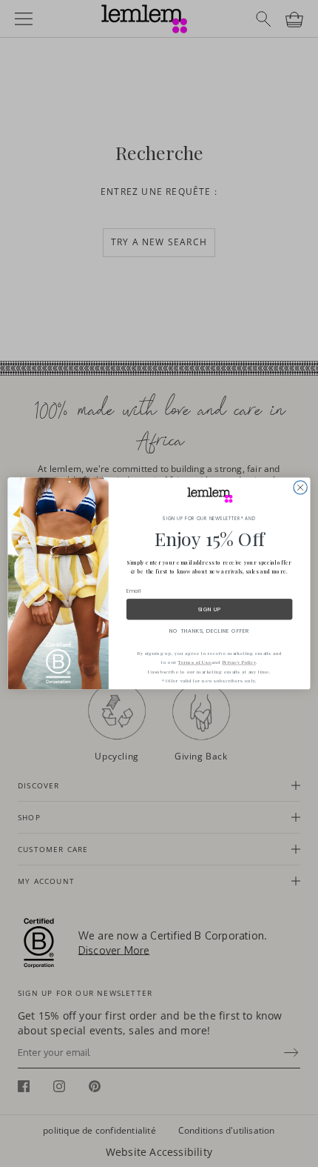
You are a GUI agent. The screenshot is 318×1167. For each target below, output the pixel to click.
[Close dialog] (300, 487)
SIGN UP (209, 609)
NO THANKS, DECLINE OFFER (209, 630)
